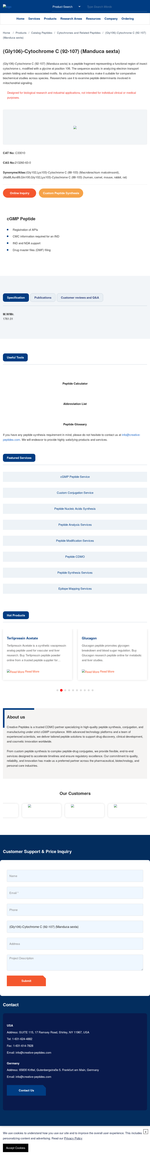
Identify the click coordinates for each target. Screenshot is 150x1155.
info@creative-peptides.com (33, 1052)
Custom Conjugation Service (75, 492)
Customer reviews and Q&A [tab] (80, 297)
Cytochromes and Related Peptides (79, 33)
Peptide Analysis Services (75, 524)
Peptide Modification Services (75, 540)
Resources (93, 18)
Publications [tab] (42, 297)
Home (20, 18)
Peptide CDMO (75, 556)
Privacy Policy (73, 1138)
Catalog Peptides (41, 33)
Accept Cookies (15, 1148)
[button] (57, 690)
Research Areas (71, 18)
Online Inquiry (19, 193)
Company (111, 18)
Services (34, 18)
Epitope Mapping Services (75, 588)
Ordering (127, 18)
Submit (26, 981)
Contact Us (26, 1090)
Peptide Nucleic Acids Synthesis (75, 508)
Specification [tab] (16, 297)
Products (50, 18)
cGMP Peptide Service (75, 476)
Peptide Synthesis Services (75, 572)
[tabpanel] (75, 316)
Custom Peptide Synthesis (61, 193)
